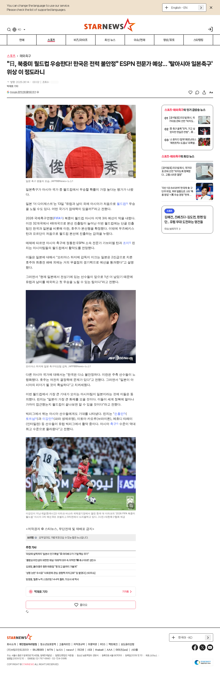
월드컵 (121, 204)
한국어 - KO (185, 637)
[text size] (211, 92)
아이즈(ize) (122, 649)
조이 (126, 243)
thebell (99, 649)
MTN (50, 649)
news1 (70, 649)
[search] (9, 29)
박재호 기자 (12, 86)
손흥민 (119, 413)
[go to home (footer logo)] (20, 636)
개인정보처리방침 (28, 644)
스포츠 (11, 56)
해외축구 (25, 56)
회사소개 (11, 644)
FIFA (57, 218)
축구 (113, 424)
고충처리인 (64, 644)
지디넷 (80, 649)
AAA (109, 649)
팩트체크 (113, 644)
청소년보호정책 (48, 644)
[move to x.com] (202, 647)
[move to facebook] (195, 647)
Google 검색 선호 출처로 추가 (23, 92)
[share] (204, 92)
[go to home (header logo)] (110, 25)
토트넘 (30, 418)
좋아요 (83, 604)
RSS (102, 644)
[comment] (197, 92)
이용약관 (92, 644)
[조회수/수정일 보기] (23, 82)
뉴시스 (59, 649)
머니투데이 (38, 649)
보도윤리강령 (127, 644)
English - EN (179, 7)
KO (19, 29)
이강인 (47, 418)
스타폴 (134, 649)
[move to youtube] (210, 647)
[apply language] (201, 7)
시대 (89, 649)
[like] (190, 92)
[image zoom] (131, 173)
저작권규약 (79, 644)
